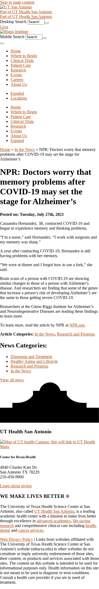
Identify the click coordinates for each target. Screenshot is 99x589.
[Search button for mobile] (45, 38)
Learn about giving (16, 486)
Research (18, 126)
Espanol (17, 140)
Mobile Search (12, 36)
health (91, 525)
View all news (12, 380)
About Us (19, 135)
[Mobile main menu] (2, 43)
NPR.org (76, 325)
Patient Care (21, 116)
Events (16, 131)
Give (4, 27)
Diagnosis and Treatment (31, 356)
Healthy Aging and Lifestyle (34, 361)
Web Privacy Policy (16, 539)
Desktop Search (13, 21)
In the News (25, 149)
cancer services (30, 530)
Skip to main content (17, 2)
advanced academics (54, 521)
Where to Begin (24, 112)
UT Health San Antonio (54, 511)
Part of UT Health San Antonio (26, 12)
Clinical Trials (22, 121)
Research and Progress (76, 334)
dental (5, 530)
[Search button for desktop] (47, 23)
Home (16, 107)
